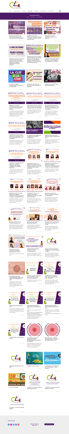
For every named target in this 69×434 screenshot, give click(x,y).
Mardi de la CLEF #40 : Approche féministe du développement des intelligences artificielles (52, 60)
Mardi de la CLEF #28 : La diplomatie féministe (32, 222)
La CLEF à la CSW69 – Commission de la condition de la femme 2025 (16, 85)
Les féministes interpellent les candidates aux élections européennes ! (34, 136)
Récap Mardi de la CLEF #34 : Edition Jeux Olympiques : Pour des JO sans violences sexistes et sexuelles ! (52, 107)
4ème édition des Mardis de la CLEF (16, 306)
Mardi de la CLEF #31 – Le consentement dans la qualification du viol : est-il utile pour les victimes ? (34, 195)
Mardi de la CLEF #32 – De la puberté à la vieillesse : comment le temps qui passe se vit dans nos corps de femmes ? (16, 195)
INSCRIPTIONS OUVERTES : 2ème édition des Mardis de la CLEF (52, 307)
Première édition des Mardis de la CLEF (16, 338)
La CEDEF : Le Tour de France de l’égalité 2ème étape (34, 388)
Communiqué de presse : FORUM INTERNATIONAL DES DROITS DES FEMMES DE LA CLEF (16, 278)
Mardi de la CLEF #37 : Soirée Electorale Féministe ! (51, 85)
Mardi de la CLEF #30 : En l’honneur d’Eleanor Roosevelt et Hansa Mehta (52, 194)
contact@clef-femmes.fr (49, 424)
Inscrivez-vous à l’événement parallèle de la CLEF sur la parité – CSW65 (52, 250)
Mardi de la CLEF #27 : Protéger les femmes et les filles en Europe (52, 223)
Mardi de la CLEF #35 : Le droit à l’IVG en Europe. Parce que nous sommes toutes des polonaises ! (34, 106)
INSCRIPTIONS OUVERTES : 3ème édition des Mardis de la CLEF (34, 307)
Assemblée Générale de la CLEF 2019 (16, 366)
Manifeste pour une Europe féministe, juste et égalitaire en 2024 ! (52, 136)
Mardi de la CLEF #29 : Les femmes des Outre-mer (15, 222)
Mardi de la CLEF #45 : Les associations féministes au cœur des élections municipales (16, 37)
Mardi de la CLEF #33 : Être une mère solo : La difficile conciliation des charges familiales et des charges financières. (16, 165)
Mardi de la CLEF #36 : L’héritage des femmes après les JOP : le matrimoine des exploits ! (16, 107)
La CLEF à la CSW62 (13, 387)
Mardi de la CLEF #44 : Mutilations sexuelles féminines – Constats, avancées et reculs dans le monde (34, 37)
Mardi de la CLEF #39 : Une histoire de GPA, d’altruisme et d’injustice (34, 85)
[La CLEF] (15, 5)
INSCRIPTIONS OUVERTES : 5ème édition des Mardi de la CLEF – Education (51, 277)
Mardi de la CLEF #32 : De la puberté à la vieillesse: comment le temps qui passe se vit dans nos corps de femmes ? (52, 165)
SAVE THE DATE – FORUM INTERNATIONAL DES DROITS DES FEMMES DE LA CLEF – (51, 339)
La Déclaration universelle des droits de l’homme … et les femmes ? (52, 367)
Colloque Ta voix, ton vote (33, 366)
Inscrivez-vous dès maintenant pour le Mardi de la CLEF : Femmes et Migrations (34, 277)
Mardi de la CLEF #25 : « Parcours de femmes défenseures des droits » (15, 250)
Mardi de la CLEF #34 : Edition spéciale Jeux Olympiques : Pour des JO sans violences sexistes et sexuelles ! (16, 136)
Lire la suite (22, 40)
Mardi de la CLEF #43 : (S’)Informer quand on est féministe (51, 37)
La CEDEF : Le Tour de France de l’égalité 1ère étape (52, 388)
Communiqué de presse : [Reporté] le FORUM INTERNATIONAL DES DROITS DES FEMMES (34, 339)
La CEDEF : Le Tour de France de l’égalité (16, 408)
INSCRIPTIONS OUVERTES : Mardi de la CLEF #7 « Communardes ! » (33, 250)
